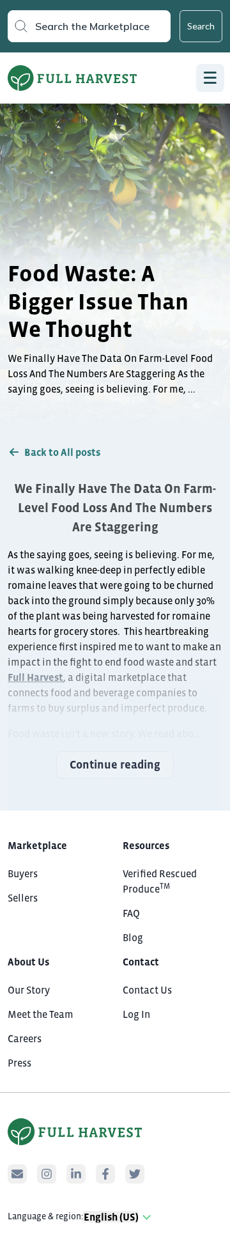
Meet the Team (40, 1014)
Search (201, 25)
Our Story (29, 990)
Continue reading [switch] (115, 764)
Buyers (23, 873)
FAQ (131, 913)
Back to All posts (62, 452)
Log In (136, 1014)
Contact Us (147, 990)
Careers (25, 1038)
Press (19, 1062)
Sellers (23, 897)
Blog (133, 937)
